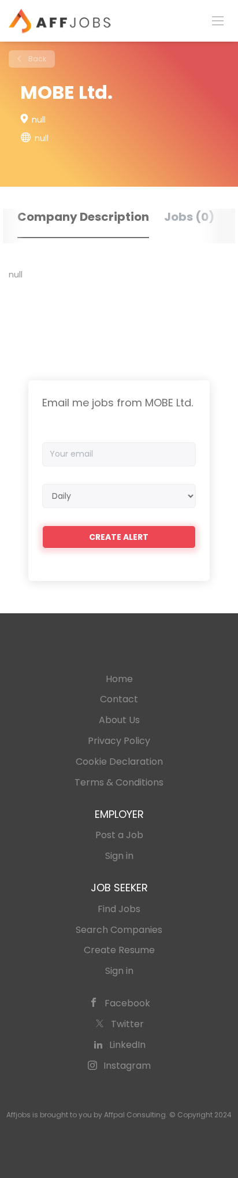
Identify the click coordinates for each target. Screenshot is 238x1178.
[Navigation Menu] (218, 20)
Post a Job (119, 835)
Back (36, 59)
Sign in (119, 855)
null (42, 138)
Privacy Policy (119, 740)
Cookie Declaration (119, 761)
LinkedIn (127, 1044)
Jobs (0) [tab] (189, 217)
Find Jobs (119, 909)
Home (119, 679)
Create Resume (119, 950)
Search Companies (119, 929)
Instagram (127, 1065)
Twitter (127, 1024)
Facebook (127, 1003)
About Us (119, 720)
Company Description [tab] (83, 217)
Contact (119, 699)
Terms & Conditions (119, 782)
